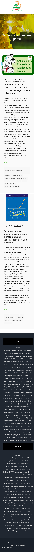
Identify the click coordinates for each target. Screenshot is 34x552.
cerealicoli (14, 314)
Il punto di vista (7, 81)
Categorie (18, 455)
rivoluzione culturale (12, 186)
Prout (24, 181)
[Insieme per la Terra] (17, 6)
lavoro (7, 181)
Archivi (18, 347)
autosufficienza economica (13, 175)
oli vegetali (19, 317)
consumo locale (10, 178)
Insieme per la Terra (17, 81)
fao (21, 314)
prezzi (7, 320)
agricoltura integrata (22, 167)
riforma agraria (10, 183)
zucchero (8, 323)
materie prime (16, 181)
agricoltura (9, 167)
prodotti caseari (16, 320)
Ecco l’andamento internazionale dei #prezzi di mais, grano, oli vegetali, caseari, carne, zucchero (16, 237)
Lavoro (24, 81)
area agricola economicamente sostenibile (15, 171)
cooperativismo (22, 178)
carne (6, 314)
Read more (7, 162)
